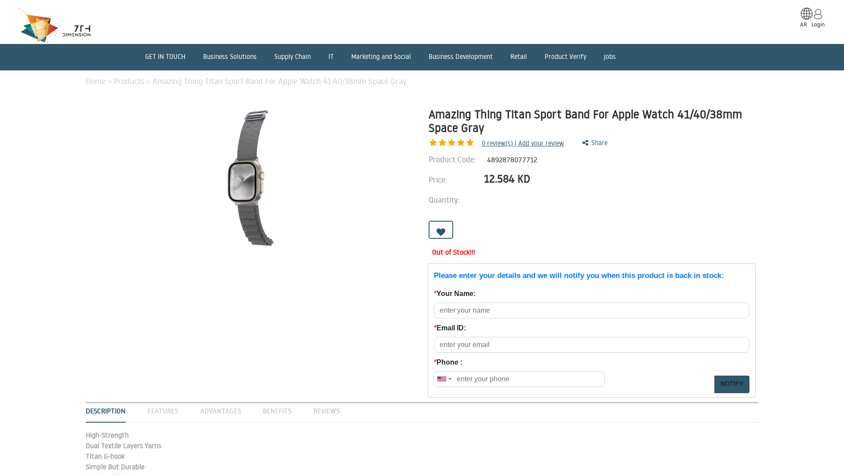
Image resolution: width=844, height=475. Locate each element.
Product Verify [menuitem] (565, 56)
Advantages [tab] (220, 410)
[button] (441, 230)
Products (130, 81)
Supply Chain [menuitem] (292, 56)
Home (97, 81)
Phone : (448, 362)
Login (818, 24)
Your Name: (455, 293)
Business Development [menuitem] (461, 56)
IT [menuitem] (331, 56)
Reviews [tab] (326, 410)
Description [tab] (106, 410)
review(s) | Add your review (523, 143)
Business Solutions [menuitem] (230, 56)
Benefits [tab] (277, 410)
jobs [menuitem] (610, 56)
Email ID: (450, 328)
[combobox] (444, 379)
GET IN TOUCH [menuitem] (165, 56)
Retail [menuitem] (518, 56)
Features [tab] (163, 410)
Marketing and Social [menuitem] (381, 56)
